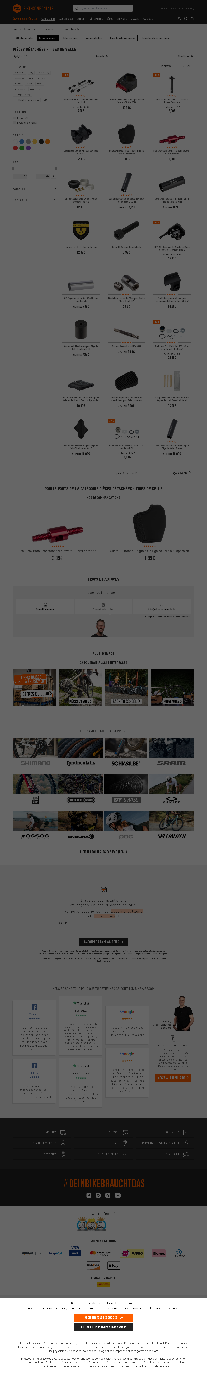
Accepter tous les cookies (101, 1317)
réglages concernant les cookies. (145, 1308)
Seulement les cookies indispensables (103, 1327)
